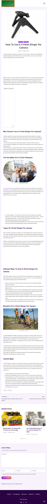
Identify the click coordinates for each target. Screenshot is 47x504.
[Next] (44, 424)
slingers (10, 390)
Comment (4, 454)
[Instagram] (26, 502)
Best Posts (24, 494)
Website (34, 470)
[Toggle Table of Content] (12, 126)
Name (3, 470)
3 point (5, 390)
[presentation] (11, 419)
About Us (9, 494)
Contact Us (31, 494)
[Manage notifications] (44, 501)
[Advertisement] (23, 68)
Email (19, 470)
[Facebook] (21, 502)
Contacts (38, 494)
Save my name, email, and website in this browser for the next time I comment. (19, 474)
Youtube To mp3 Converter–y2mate (37, 398)
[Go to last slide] (3, 424)
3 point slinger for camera (10, 335)
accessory (26, 41)
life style (21, 41)
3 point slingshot (8, 188)
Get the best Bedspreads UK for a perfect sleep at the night (34, 430)
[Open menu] (44, 3)
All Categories (16, 494)
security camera (14, 387)
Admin (20, 51)
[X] (23, 502)
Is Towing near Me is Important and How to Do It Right (11, 398)
